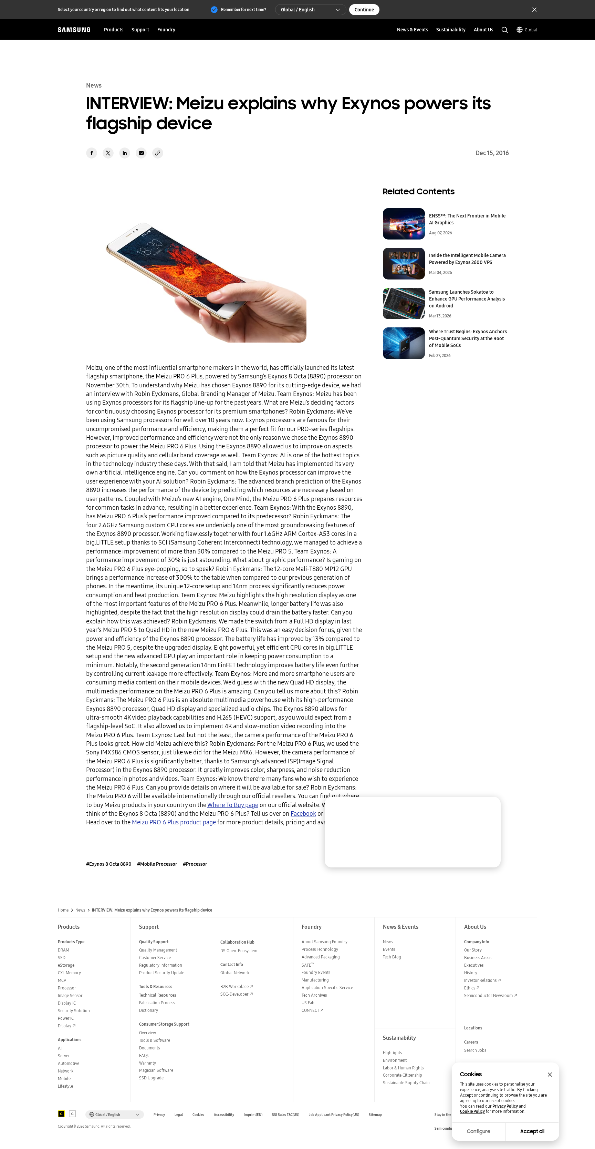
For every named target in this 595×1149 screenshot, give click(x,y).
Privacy (159, 1114)
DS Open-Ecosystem (238, 951)
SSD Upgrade (151, 1078)
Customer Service (155, 957)
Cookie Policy (472, 1111)
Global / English (298, 9)
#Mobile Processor (157, 864)
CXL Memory (69, 973)
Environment (395, 1060)
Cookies (198, 1114)
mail (141, 153)
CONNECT (310, 1010)
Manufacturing (315, 980)
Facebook (303, 813)
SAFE (308, 965)
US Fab (308, 1003)
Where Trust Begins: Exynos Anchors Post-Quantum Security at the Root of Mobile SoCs (468, 338)
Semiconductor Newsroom (488, 995)
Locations (473, 1028)
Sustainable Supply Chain (406, 1083)
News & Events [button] (412, 29)
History (470, 973)
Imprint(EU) (253, 1114)
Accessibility (224, 1114)
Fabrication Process (157, 1003)
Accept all (532, 1131)
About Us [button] (483, 29)
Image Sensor (70, 995)
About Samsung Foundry (324, 942)
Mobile (64, 1078)
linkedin (124, 153)
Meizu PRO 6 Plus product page (174, 822)
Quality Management (158, 950)
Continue (364, 9)
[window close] (550, 1074)
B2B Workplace (234, 986)
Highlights (392, 1053)
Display (64, 1026)
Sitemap (375, 1114)
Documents (149, 1048)
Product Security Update (161, 973)
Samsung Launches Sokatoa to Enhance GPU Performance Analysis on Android (467, 298)
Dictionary (148, 1010)
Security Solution (74, 1011)
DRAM (63, 950)
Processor (67, 988)
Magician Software (156, 1070)
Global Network (234, 973)
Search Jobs (475, 1050)
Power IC (66, 1018)
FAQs (143, 1055)
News (80, 910)
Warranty (147, 1063)
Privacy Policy (505, 1106)
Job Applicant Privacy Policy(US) (334, 1114)
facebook (91, 153)
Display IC (67, 1003)
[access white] (72, 1113)
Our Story (473, 950)
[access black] (61, 1113)
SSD (61, 957)
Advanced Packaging (321, 957)
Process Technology (320, 949)
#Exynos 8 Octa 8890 (109, 864)
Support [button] (140, 29)
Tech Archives (314, 995)
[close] (489, 808)
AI (60, 1048)
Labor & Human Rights (403, 1068)
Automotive (68, 1063)
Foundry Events (316, 972)
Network (65, 1071)
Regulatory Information (160, 965)
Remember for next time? (243, 9)
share (157, 153)
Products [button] (113, 29)
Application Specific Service (327, 987)
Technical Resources (157, 995)
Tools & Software (154, 1040)
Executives (473, 965)
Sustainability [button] (451, 29)
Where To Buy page (232, 805)
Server (64, 1056)
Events (389, 949)
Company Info (476, 942)
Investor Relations (480, 980)
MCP (62, 980)
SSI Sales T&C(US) (285, 1114)
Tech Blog (392, 957)
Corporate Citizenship (402, 1075)
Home (63, 910)
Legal (179, 1114)
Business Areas (477, 957)
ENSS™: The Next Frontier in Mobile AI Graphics (467, 219)
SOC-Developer (234, 994)
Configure (478, 1131)
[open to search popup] (504, 30)
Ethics (469, 988)
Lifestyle (65, 1086)
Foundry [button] (166, 29)
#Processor (195, 864)
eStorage (66, 965)
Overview (147, 1033)
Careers (471, 1042)
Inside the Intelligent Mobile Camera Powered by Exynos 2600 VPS (467, 259)
